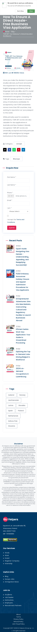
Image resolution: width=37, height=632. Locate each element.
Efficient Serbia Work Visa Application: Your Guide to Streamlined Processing (23, 336)
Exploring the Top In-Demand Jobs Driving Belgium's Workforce (23, 355)
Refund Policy (18, 622)
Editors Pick (12, 421)
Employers (9, 603)
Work (7, 555)
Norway (22, 395)
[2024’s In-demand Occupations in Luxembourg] (11, 368)
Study (7, 553)
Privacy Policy (18, 619)
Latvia (10, 405)
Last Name (11, 185)
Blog (12, 31)
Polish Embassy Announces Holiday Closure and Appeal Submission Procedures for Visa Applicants (22, 282)
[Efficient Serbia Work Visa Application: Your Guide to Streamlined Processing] (11, 329)
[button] (5, 150)
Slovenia (11, 426)
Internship (8, 563)
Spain (10, 411)
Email (9, 200)
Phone (10, 193)
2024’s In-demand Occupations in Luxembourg (22, 372)
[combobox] (10, 196)
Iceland (11, 395)
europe (19, 144)
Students (8, 594)
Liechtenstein (13, 400)
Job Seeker (9, 597)
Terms (18, 617)
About (18, 614)
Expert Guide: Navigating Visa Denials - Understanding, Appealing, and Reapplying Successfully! (22, 256)
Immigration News (12, 582)
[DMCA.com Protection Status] (10, 540)
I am (9, 208)
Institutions (9, 600)
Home (7, 31)
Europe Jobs (9, 579)
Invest (7, 558)
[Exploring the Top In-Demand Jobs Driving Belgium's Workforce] (11, 351)
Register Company (12, 561)
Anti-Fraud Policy (18, 624)
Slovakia (21, 405)
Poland (21, 411)
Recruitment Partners (13, 605)
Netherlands (13, 416)
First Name (11, 177)
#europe (16, 159)
